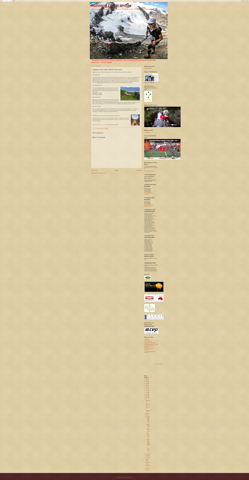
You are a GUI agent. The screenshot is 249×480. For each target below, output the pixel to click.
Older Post (139, 170)
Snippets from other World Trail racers (148, 420)
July (147, 416)
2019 (147, 383)
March (148, 459)
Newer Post (94, 170)
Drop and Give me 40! (148, 425)
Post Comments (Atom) (100, 173)
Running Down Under (111, 5)
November (148, 404)
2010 (147, 468)
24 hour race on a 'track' (102, 124)
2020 (147, 381)
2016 (147, 388)
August (148, 413)
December (148, 400)
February (148, 462)
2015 (147, 390)
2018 (147, 385)
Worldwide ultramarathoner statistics (151, 344)
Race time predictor (148, 341)
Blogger (130, 477)
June (148, 453)
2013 (147, 394)
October (148, 406)
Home (116, 170)
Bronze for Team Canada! (148, 435)
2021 (147, 379)
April (148, 457)
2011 (147, 397)
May (147, 455)
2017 (147, 387)
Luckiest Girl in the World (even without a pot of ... (148, 442)
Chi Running (146, 339)
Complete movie (147, 132)
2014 (147, 392)
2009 (147, 470)
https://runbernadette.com (149, 171)
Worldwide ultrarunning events (149, 342)
